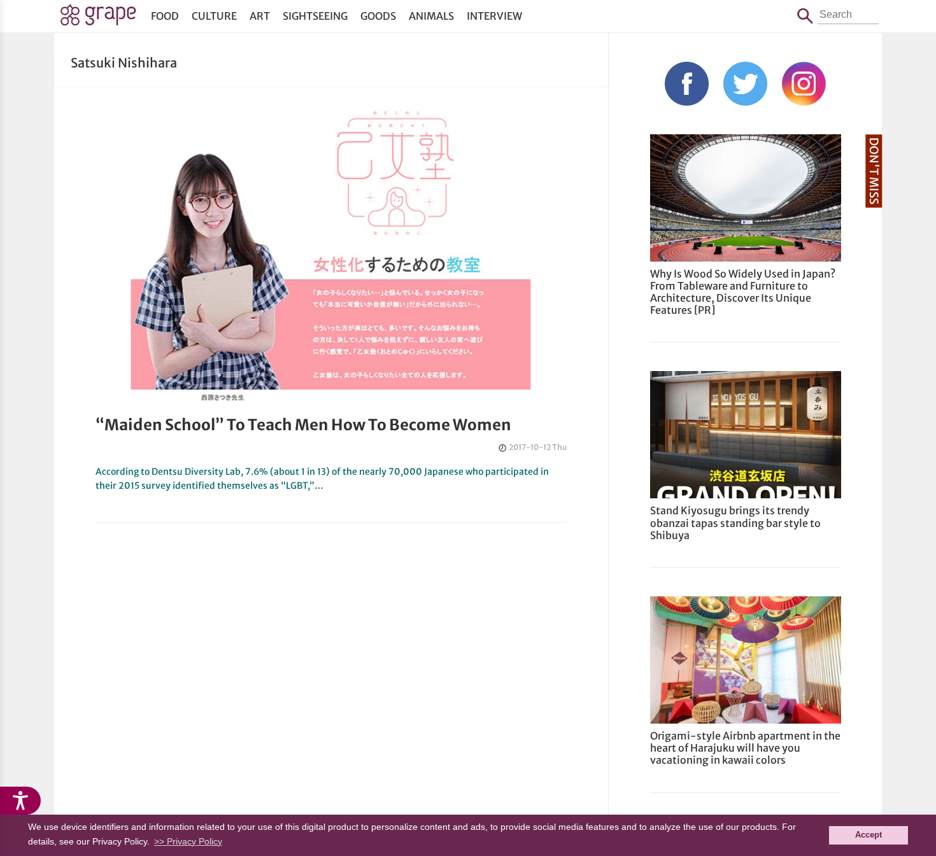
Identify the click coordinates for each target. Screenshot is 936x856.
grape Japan (98, 18)
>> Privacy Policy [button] (188, 841)
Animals (431, 16)
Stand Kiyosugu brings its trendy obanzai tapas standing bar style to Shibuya (735, 522)
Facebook (687, 84)
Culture (214, 16)
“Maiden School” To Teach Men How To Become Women (303, 425)
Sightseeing (315, 16)
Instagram (804, 84)
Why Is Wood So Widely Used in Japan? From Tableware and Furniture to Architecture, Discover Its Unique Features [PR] (742, 292)
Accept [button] (868, 835)
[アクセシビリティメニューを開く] (20, 801)
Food (165, 16)
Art (260, 16)
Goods (378, 16)
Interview (494, 16)
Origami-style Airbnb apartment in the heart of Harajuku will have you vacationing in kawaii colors (745, 747)
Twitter (745, 84)
